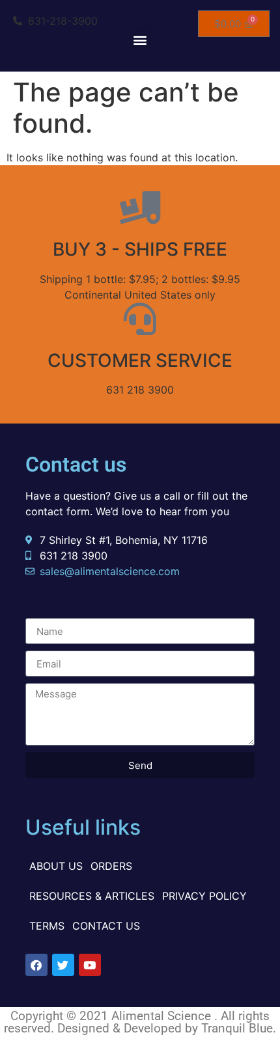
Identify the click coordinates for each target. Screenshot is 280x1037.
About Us (56, 865)
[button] (140, 39)
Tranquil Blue (237, 1028)
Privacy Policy (204, 895)
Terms (46, 925)
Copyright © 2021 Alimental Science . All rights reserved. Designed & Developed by (137, 1022)
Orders (111, 865)
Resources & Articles (91, 895)
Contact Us (106, 925)
